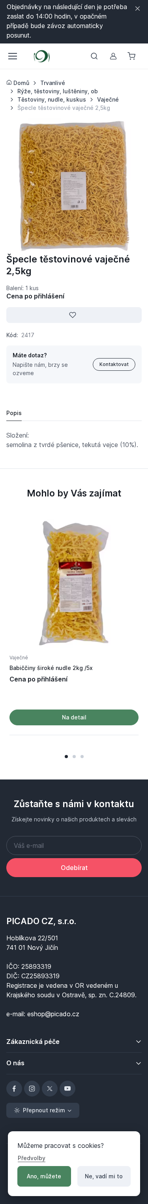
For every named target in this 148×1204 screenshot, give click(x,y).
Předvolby (31, 1158)
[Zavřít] (137, 8)
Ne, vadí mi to (104, 1176)
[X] (50, 1088)
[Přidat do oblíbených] (74, 315)
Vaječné (18, 658)
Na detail (74, 717)
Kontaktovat (114, 364)
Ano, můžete (44, 1176)
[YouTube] (67, 1088)
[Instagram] (32, 1088)
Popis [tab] (14, 413)
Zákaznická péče (33, 1041)
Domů (20, 82)
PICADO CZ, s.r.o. (41, 921)
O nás (15, 1063)
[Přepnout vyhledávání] (94, 56)
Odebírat (74, 868)
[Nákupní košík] (132, 56)
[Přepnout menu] (12, 56)
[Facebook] (14, 1088)
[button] (66, 756)
